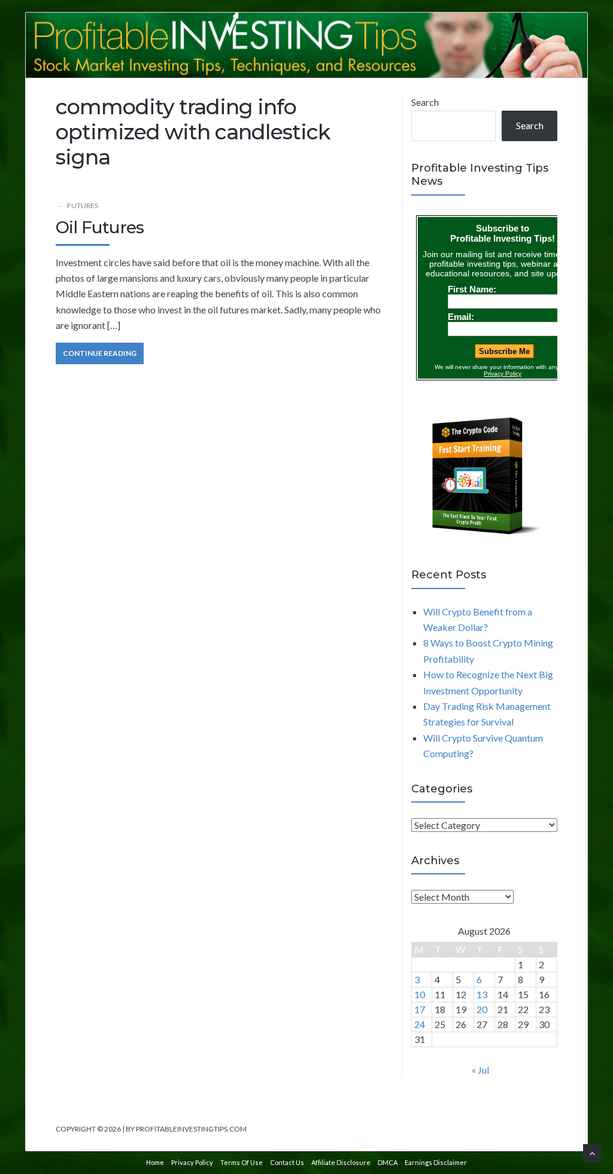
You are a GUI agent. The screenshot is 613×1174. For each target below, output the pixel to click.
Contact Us (287, 1162)
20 (482, 1009)
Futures (82, 205)
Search (425, 102)
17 (419, 1009)
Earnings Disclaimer (436, 1162)
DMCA (387, 1162)
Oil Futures (100, 227)
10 (419, 994)
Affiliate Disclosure (341, 1162)
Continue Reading (99, 353)
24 (419, 1024)
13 (482, 994)
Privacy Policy (192, 1162)
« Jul (480, 1069)
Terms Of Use (241, 1162)
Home (155, 1162)
